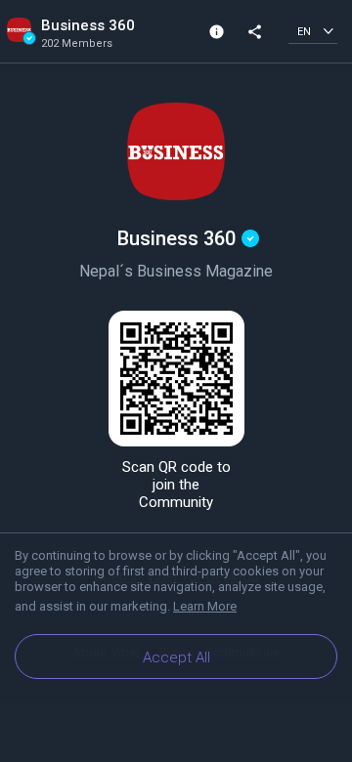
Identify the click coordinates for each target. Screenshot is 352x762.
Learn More (205, 606)
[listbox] (312, 31)
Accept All (176, 657)
